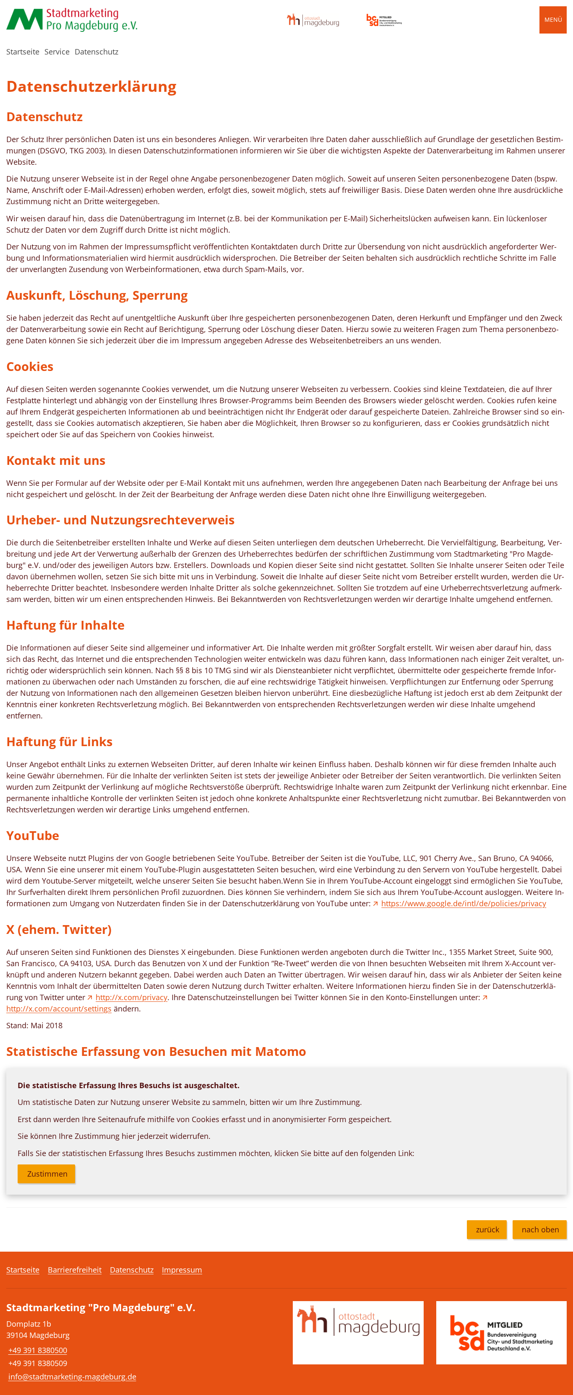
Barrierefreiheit (75, 1270)
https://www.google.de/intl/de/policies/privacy (463, 903)
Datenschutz (96, 52)
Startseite (22, 52)
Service (57, 52)
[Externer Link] (313, 19)
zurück (487, 1229)
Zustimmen (47, 1174)
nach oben (540, 1229)
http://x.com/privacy (131, 997)
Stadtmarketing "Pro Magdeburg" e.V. (100, 1307)
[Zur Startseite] (71, 20)
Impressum (182, 1270)
